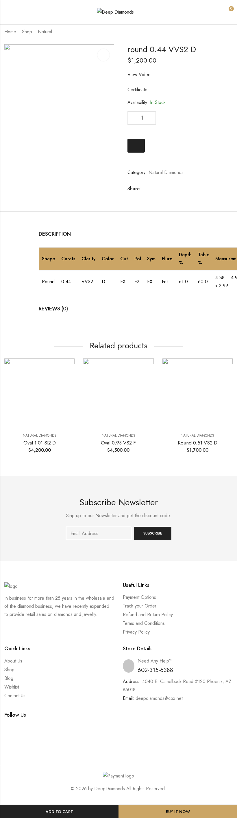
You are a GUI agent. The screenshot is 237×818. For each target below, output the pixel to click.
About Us (13, 661)
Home (10, 31)
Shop (27, 31)
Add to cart (59, 812)
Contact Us (14, 695)
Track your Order (139, 606)
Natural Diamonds (49, 31)
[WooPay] (136, 146)
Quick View (65, 367)
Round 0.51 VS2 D (197, 442)
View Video (139, 74)
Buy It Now (178, 812)
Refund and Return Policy (148, 614)
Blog (8, 678)
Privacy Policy (136, 632)
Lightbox (103, 55)
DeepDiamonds (109, 788)
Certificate (137, 89)
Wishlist (11, 687)
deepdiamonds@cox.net (159, 698)
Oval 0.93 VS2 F (118, 442)
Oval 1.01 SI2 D (39, 442)
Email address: (98, 533)
